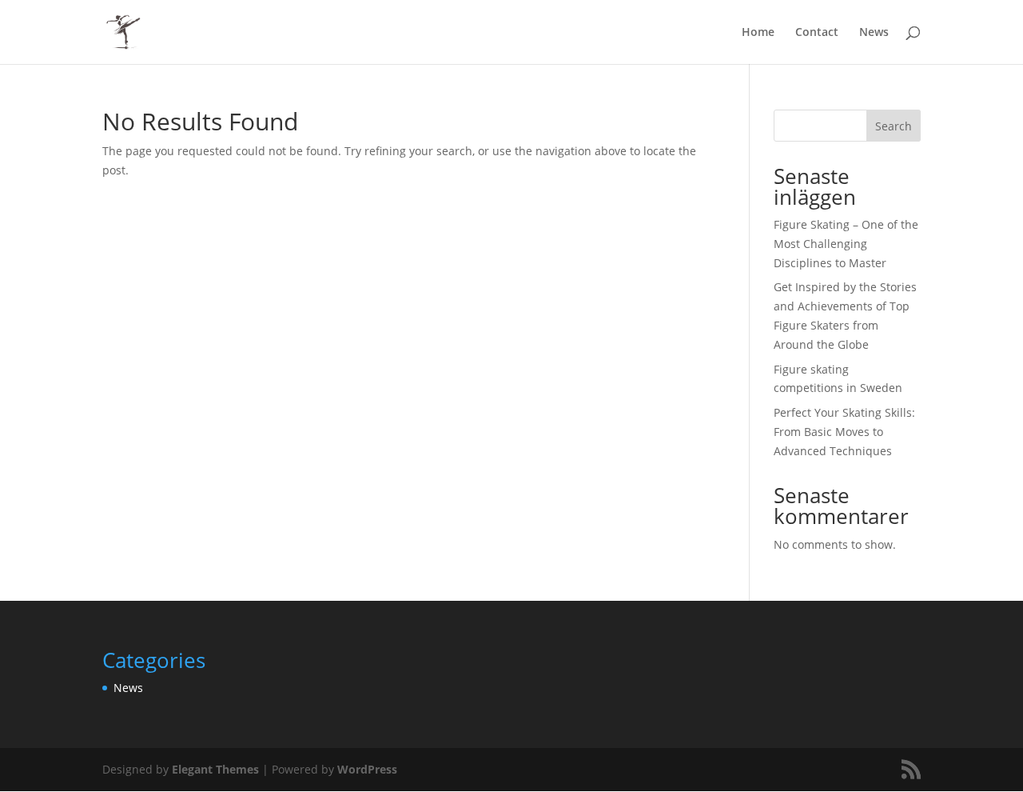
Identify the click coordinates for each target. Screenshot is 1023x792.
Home (758, 32)
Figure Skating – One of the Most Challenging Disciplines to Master (846, 243)
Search (893, 126)
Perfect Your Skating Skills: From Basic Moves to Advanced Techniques (844, 431)
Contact (816, 32)
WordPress (367, 769)
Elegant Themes (215, 769)
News (874, 32)
